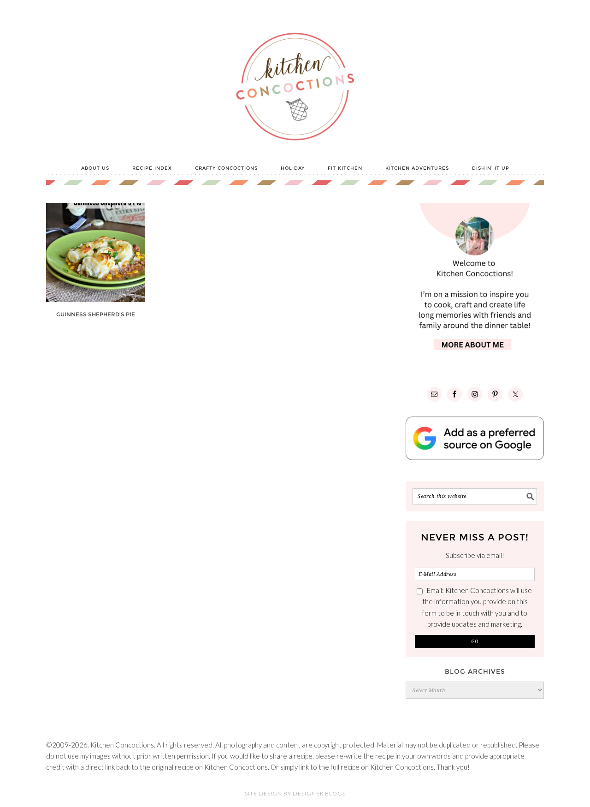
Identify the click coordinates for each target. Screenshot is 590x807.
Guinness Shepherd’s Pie (95, 314)
